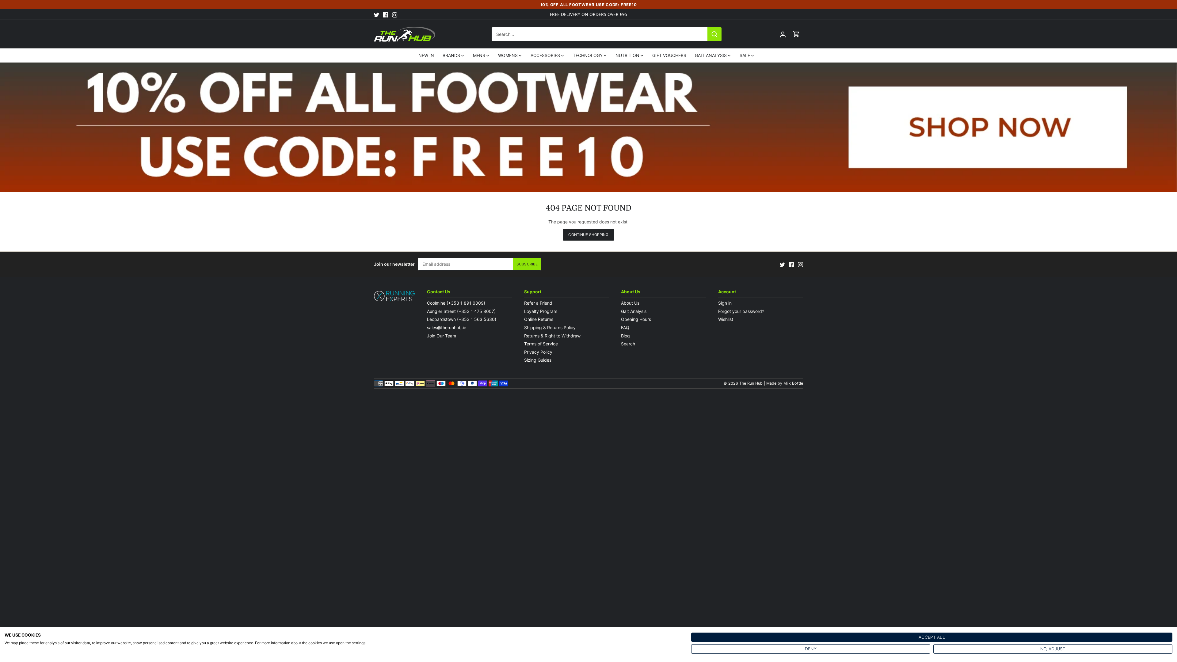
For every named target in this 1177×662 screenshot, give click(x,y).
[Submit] (714, 34)
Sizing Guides (537, 360)
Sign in (725, 303)
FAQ (625, 327)
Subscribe (527, 264)
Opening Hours (636, 319)
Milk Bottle (793, 383)
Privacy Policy (538, 352)
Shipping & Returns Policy (550, 327)
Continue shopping (588, 234)
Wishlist (725, 319)
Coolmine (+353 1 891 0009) (456, 303)
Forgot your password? (741, 311)
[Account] (783, 34)
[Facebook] (385, 14)
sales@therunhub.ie (447, 327)
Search (628, 343)
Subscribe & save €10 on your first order (589, 14)
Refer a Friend (538, 303)
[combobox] (600, 34)
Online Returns (538, 319)
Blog (625, 335)
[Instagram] (394, 14)
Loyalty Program (540, 311)
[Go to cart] (796, 34)
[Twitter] (376, 14)
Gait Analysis (633, 311)
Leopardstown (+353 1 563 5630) (461, 319)
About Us (630, 303)
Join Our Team (441, 335)
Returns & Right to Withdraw (552, 335)
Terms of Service (541, 343)
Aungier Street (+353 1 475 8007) (461, 311)
